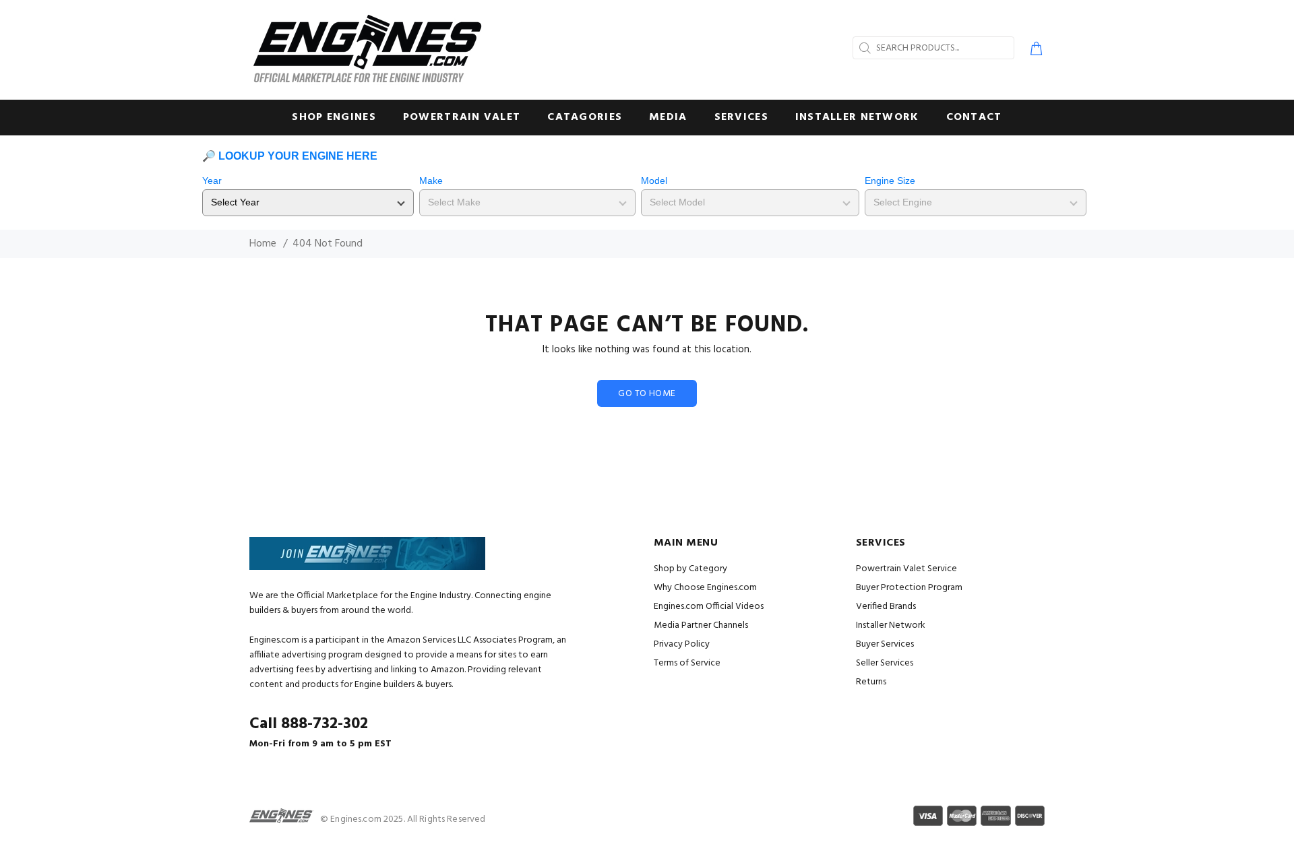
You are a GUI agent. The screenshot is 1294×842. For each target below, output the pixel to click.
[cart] (1033, 50)
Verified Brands (886, 606)
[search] (863, 47)
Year (212, 180)
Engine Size (890, 180)
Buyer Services (885, 644)
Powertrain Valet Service (906, 569)
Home (262, 244)
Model (654, 180)
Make (431, 180)
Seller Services (884, 663)
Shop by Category (690, 569)
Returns (871, 682)
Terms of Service (687, 663)
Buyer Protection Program (909, 587)
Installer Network (890, 625)
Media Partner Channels (701, 625)
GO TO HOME (646, 393)
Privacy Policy (682, 644)
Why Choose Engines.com (705, 587)
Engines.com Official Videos (709, 606)
